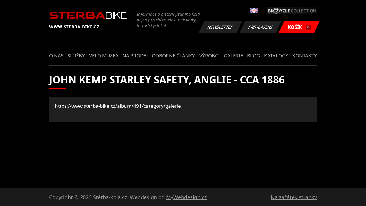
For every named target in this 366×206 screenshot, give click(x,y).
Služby (76, 55)
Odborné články (173, 55)
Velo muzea (103, 55)
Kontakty (304, 55)
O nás (56, 55)
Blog (253, 55)
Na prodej (135, 55)
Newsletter (220, 27)
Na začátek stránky (294, 197)
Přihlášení (260, 27)
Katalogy (276, 55)
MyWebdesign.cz (186, 197)
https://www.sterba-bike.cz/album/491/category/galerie (118, 106)
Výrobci (209, 55)
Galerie (233, 55)
